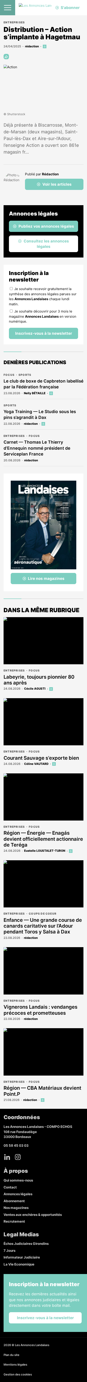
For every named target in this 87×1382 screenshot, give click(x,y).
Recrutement (14, 1221)
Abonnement (14, 1201)
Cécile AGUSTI (35, 688)
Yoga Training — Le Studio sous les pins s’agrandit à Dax (40, 414)
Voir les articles (57, 184)
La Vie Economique (19, 1264)
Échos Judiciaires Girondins (26, 1243)
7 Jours (9, 1250)
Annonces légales (18, 1194)
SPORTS (25, 374)
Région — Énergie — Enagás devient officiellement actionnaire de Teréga (43, 839)
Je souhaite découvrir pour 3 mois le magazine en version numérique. (42, 316)
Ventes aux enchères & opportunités (33, 1215)
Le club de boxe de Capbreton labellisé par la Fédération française (43, 384)
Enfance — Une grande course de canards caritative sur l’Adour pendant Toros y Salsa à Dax (43, 926)
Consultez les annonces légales (46, 244)
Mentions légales (15, 1364)
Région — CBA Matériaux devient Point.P (42, 1091)
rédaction (32, 46)
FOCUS (9, 374)
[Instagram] (17, 1157)
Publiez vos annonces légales (46, 226)
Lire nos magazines (46, 578)
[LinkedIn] (7, 1157)
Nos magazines (16, 1208)
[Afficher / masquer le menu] (7, 7)
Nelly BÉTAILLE (35, 393)
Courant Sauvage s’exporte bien (41, 758)
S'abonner (70, 7)
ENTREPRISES (14, 22)
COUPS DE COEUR (42, 913)
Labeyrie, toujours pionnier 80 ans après (39, 680)
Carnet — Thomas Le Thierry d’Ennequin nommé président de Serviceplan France (37, 448)
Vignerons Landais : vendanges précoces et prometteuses (40, 1010)
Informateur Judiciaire (22, 1257)
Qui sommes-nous (18, 1180)
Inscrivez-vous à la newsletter (43, 333)
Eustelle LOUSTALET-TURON (44, 850)
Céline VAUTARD (36, 764)
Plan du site (11, 1355)
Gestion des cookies (18, 1374)
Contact (10, 1187)
